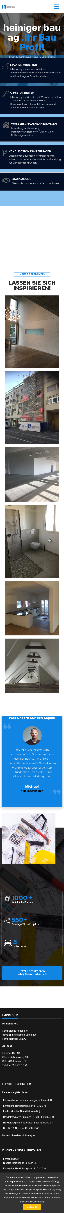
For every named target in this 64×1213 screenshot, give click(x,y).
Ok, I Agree (32, 1207)
